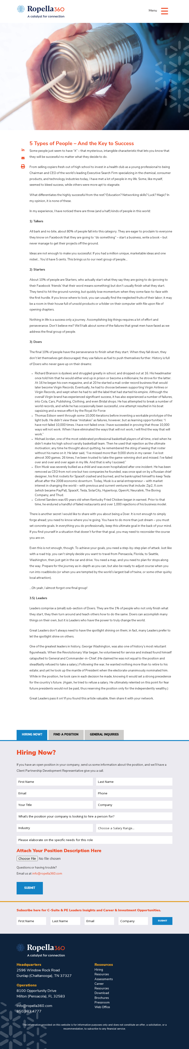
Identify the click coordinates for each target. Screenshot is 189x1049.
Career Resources (101, 986)
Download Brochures (101, 995)
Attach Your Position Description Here (59, 851)
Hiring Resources (101, 972)
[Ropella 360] (41, 950)
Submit (29, 888)
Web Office (102, 1007)
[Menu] (164, 11)
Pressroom (102, 1002)
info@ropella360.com (47, 873)
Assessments (103, 979)
